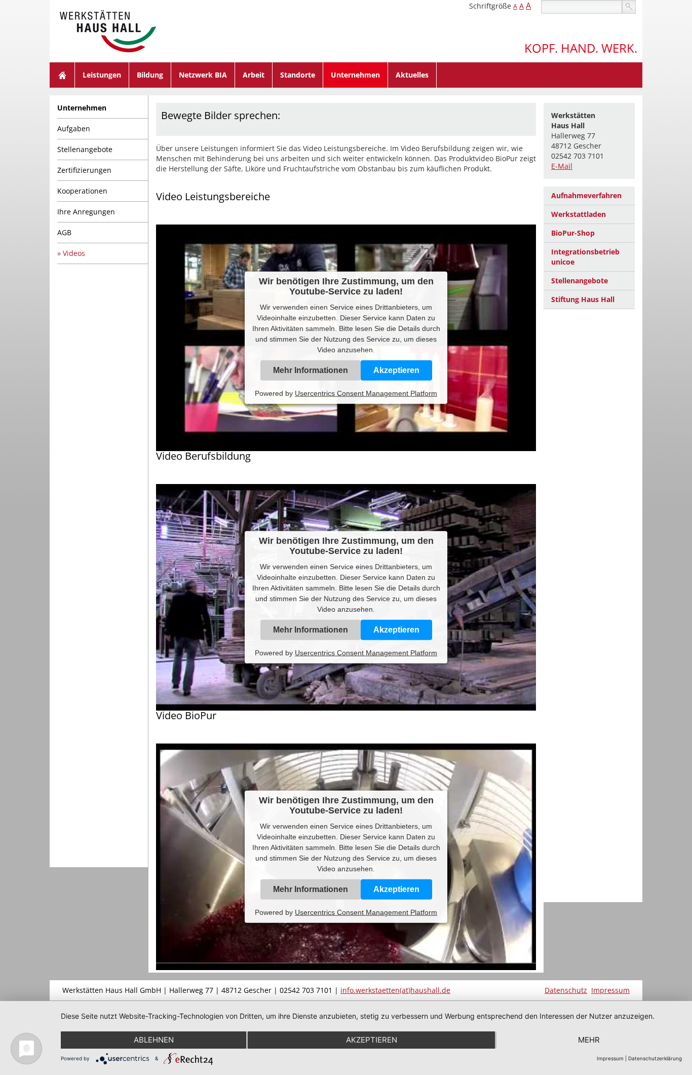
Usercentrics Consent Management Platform (366, 393)
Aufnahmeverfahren (586, 195)
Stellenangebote (84, 149)
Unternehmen (355, 75)
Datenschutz (566, 990)
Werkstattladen (578, 214)
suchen (629, 7)
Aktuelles (412, 75)
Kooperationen (82, 191)
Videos (74, 253)
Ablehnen (154, 1040)
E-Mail (561, 166)
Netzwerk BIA (203, 75)
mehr (589, 1040)
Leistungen (102, 75)
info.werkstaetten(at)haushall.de (395, 990)
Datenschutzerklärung (655, 1058)
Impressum (610, 990)
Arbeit (253, 75)
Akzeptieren (396, 370)
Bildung (150, 75)
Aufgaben (73, 128)
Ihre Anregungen (86, 211)
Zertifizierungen (84, 170)
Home (62, 75)
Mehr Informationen (310, 370)
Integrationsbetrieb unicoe (585, 257)
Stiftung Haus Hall (582, 299)
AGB (64, 232)
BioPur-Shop (573, 233)
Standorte (297, 75)
